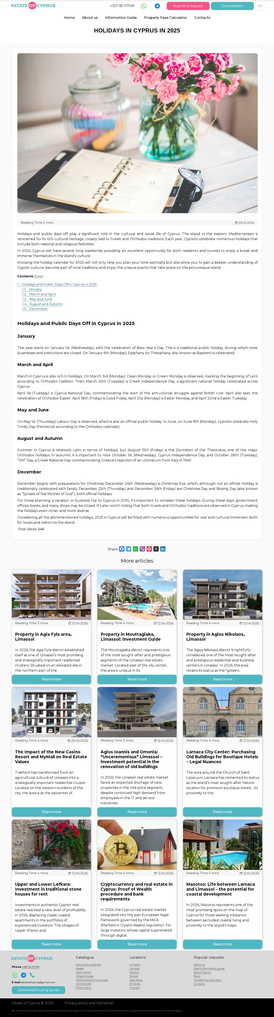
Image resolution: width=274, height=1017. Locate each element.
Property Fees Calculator (165, 18)
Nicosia (134, 976)
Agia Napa (136, 980)
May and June (37, 299)
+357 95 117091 (122, 6)
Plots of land (83, 987)
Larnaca (135, 968)
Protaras (135, 983)
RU (260, 6)
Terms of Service (166, 1010)
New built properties (88, 964)
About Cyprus (202, 972)
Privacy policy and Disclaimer (89, 1003)
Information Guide (121, 18)
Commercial (83, 983)
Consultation (232, 6)
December (35, 309)
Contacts (202, 18)
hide (39, 276)
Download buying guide (39, 990)
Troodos (134, 987)
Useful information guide (209, 968)
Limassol (135, 964)
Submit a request (188, 6)
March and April (39, 294)
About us (90, 18)
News (197, 976)
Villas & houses (84, 976)
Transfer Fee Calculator (208, 980)
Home (69, 18)
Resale (80, 968)
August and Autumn (42, 304)
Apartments (83, 972)
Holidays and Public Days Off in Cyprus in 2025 (57, 284)
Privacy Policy (145, 1010)
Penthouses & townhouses (92, 980)
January (32, 289)
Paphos (134, 972)
